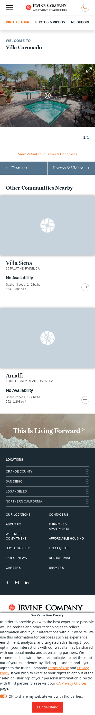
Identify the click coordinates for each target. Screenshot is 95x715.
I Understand (47, 707)
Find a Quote (59, 548)
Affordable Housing (66, 538)
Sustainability (18, 548)
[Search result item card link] (85, 287)
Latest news (16, 558)
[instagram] (17, 582)
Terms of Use (58, 668)
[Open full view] (89, 70)
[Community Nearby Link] (47, 243)
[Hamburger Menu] (9, 7)
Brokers (56, 568)
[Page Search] (85, 8)
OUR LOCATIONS (18, 514)
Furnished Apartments (59, 527)
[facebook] (7, 582)
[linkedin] (27, 582)
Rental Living (60, 558)
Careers (13, 568)
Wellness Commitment (16, 536)
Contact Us (58, 514)
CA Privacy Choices (71, 683)
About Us (13, 524)
